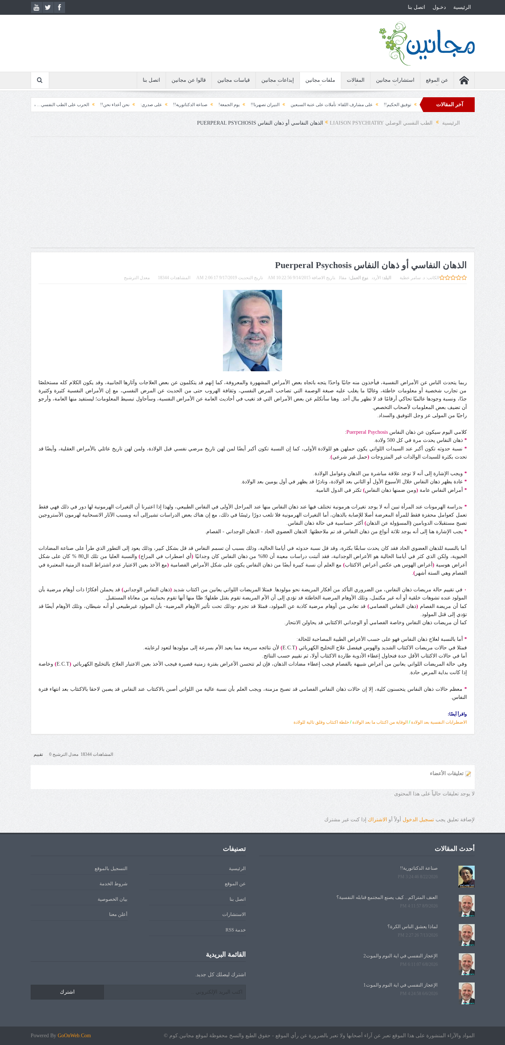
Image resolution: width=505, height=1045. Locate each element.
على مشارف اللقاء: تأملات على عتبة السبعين (356, 104)
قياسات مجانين (233, 80)
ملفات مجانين (320, 80)
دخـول (439, 7)
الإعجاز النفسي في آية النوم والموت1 (400, 985)
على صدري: (176, 104)
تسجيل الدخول (418, 819)
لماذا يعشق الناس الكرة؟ (412, 926)
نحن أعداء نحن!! (139, 104)
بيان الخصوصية (113, 899)
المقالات (356, 80)
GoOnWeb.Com (74, 1035)
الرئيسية (462, 7)
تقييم (38, 754)
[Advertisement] (252, 196)
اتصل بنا (416, 7)
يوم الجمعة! (253, 104)
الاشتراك (377, 819)
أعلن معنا (118, 914)
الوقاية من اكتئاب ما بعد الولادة (380, 722)
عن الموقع (437, 80)
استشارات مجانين (395, 80)
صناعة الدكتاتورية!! (215, 104)
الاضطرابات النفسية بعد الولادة (438, 722)
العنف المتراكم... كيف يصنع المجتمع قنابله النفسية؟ (387, 897)
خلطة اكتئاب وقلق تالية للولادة (321, 722)
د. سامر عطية (412, 277)
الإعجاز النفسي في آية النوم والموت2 (400, 955)
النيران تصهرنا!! (289, 104)
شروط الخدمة (113, 883)
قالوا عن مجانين (189, 80)
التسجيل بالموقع (111, 868)
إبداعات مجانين (277, 80)
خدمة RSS (236, 930)
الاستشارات (234, 914)
